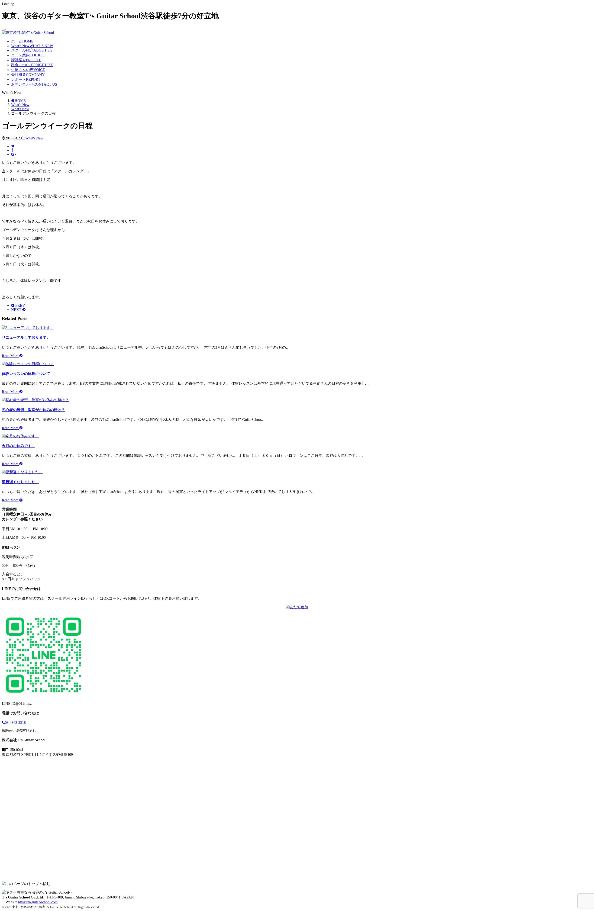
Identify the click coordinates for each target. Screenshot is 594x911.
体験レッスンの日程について (26, 374)
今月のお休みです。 (18, 446)
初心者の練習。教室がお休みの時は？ (33, 410)
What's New (34, 138)
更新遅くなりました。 (20, 482)
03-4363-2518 (15, 722)
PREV (19, 305)
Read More (10, 356)
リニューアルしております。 (26, 337)
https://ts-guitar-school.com (38, 902)
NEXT (16, 310)
